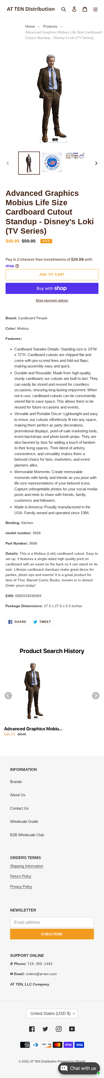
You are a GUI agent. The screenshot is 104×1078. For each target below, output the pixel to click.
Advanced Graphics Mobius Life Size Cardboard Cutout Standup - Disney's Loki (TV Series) (32, 729)
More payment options (52, 300)
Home (30, 26)
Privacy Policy (21, 886)
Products (50, 26)
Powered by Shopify (71, 1061)
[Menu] (95, 9)
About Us (17, 795)
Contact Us (19, 808)
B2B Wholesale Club (27, 835)
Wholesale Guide (24, 821)
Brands (16, 781)
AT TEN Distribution (43, 1061)
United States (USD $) (50, 1013)
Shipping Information (26, 866)
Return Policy (20, 876)
